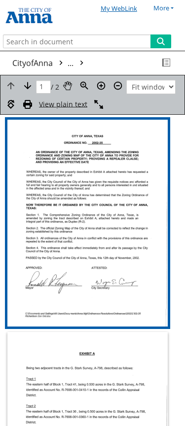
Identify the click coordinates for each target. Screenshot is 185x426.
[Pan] (67, 85)
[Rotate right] (10, 104)
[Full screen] (98, 104)
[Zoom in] (101, 85)
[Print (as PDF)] (27, 104)
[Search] (160, 41)
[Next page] (27, 85)
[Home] (42, 16)
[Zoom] (84, 85)
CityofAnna (43, 63)
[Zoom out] (118, 85)
